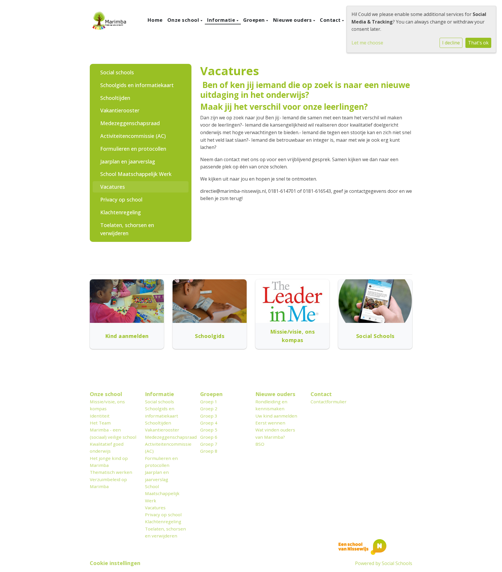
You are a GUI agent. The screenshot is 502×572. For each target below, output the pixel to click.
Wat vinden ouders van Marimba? (275, 433)
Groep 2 (208, 408)
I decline (451, 42)
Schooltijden (115, 97)
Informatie (221, 20)
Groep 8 (208, 451)
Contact (331, 20)
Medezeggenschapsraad (130, 123)
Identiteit (100, 416)
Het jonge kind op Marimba (109, 461)
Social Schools (397, 563)
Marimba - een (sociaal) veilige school (113, 433)
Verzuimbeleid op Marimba (108, 482)
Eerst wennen (270, 423)
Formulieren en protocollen (133, 148)
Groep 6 (208, 437)
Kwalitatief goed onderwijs (106, 447)
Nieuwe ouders (293, 20)
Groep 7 (208, 444)
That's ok (478, 42)
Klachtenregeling (120, 212)
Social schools (117, 72)
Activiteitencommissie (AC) (133, 135)
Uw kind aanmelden (276, 416)
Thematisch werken (111, 472)
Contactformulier (329, 401)
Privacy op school (121, 199)
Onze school (183, 20)
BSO (259, 444)
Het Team (100, 423)
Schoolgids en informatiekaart (137, 85)
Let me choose (367, 42)
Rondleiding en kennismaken (271, 405)
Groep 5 (208, 430)
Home (155, 20)
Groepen (254, 20)
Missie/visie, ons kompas (107, 405)
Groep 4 (208, 423)
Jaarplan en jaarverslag (127, 161)
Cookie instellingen (115, 563)
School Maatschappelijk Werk (135, 173)
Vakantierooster (119, 110)
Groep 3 (208, 416)
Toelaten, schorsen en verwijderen (127, 229)
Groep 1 (208, 401)
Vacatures (112, 186)
